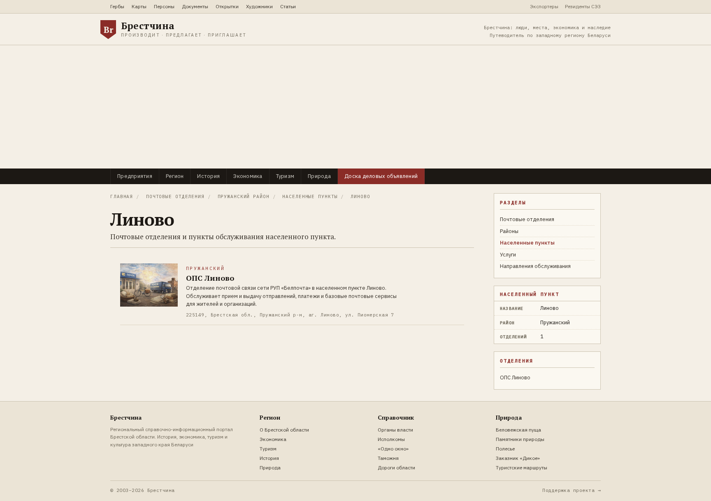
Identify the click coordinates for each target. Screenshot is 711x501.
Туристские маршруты (521, 467)
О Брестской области (284, 430)
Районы (509, 231)
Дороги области (396, 467)
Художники (259, 6)
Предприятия (134, 176)
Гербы (117, 6)
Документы (195, 6)
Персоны (164, 6)
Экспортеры (544, 6)
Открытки (227, 6)
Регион (175, 176)
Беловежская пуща (518, 430)
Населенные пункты (309, 196)
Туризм (285, 176)
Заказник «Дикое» (518, 458)
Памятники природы (520, 439)
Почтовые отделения (175, 196)
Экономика (247, 176)
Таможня (388, 458)
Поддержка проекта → (571, 490)
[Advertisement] (355, 106)
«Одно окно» (393, 449)
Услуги (508, 254)
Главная (121, 196)
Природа (319, 176)
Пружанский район (244, 196)
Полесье (505, 449)
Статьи (288, 6)
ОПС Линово (515, 377)
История (208, 176)
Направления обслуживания (535, 266)
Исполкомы (391, 439)
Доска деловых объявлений (381, 176)
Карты (139, 6)
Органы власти (395, 430)
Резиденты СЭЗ (583, 6)
